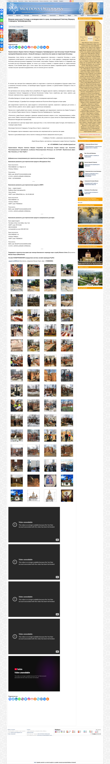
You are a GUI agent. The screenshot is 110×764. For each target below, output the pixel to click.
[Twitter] (13, 47)
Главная (10, 1)
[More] (1, 49)
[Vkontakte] (44, 47)
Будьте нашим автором (33, 1)
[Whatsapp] (19, 47)
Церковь (18, 15)
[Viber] (22, 47)
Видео (69, 15)
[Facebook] (10, 47)
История (44, 15)
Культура (26, 15)
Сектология (53, 15)
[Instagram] (28, 47)
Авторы (26, 1)
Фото (75, 15)
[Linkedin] (16, 47)
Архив (51, 1)
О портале (15, 1)
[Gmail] (32, 47)
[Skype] (38, 47)
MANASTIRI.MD (30, 732)
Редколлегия (20, 1)
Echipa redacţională (11, 733)
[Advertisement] (42, 76)
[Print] (47, 47)
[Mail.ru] (41, 47)
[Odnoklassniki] (35, 47)
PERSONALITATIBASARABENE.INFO (44, 735)
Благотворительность (93, 15)
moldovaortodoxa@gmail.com (16, 732)
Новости (10, 15)
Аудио (82, 15)
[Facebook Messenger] (25, 47)
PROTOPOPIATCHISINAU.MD (44, 733)
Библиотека (35, 15)
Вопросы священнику (44, 1)
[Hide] (0, 52)
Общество (61, 15)
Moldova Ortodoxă (11, 729)
